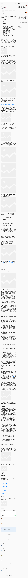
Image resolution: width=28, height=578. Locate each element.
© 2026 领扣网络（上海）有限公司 (21, 27)
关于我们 (18, 22)
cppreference (3, 487)
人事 (9, 261)
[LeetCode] (2, 0)
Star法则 (13, 376)
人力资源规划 (11, 262)
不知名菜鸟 (4, 545)
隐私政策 (26, 22)
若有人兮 (4, 7)
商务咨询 (21, 22)
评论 (14, 515)
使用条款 (23, 22)
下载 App (19, 26)
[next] (11, 575)
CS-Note (2, 489)
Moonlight (4, 550)
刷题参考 (2, 493)
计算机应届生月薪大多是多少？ (5, 483)
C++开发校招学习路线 (4, 486)
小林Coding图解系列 (4, 490)
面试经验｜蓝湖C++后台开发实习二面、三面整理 (7, 104)
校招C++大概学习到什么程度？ (5, 484)
